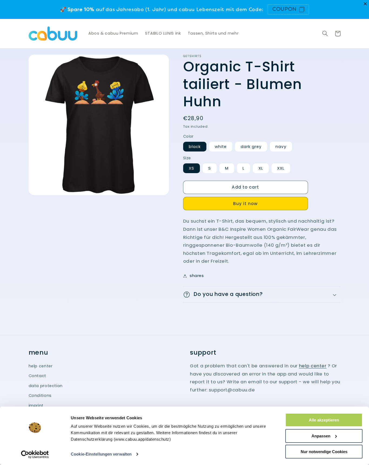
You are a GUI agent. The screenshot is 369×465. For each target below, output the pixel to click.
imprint (36, 405)
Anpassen (320, 436)
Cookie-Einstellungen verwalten (101, 454)
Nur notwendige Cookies (324, 451)
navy (281, 146)
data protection (46, 385)
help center (41, 366)
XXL (280, 168)
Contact (37, 375)
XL (261, 168)
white (221, 146)
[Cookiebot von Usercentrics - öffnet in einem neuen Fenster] (35, 454)
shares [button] (197, 275)
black (195, 146)
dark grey (251, 146)
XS (191, 168)
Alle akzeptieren (324, 420)
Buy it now (245, 203)
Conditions (40, 395)
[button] (325, 33)
